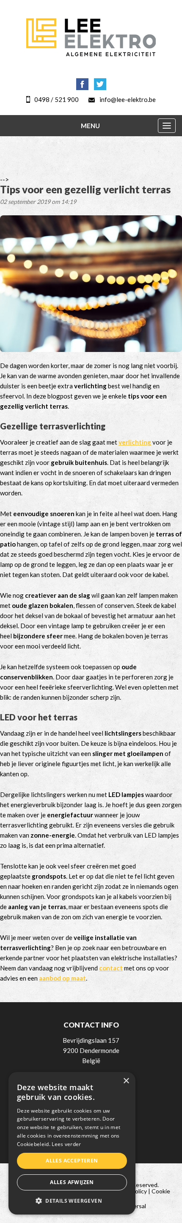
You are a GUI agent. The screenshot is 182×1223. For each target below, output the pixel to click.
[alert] (71, 1143)
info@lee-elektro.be (127, 99)
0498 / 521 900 (56, 99)
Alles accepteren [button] (72, 1160)
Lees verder (66, 1144)
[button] (72, 1201)
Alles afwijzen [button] (72, 1182)
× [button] (126, 1081)
